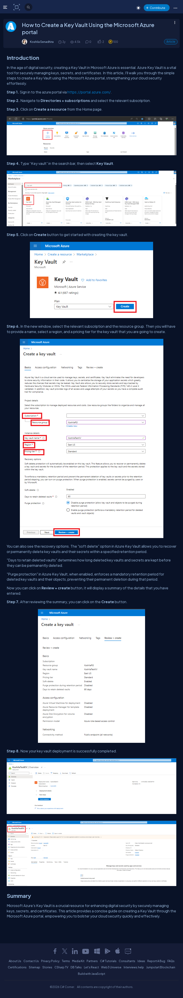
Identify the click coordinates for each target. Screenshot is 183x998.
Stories (47, 967)
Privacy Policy (50, 961)
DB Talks (76, 967)
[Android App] (107, 951)
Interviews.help (134, 967)
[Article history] (60, 42)
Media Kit (78, 961)
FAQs (171, 961)
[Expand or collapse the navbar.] (5, 7)
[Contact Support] (128, 951)
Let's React (91, 967)
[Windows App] (97, 951)
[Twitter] (64, 951)
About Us (15, 961)
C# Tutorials (108, 961)
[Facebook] (55, 951)
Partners (92, 961)
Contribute (157, 8)
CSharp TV (61, 967)
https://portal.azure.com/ (89, 92)
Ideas (141, 961)
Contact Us (31, 961)
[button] (175, 7)
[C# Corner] (17, 6)
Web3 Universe (111, 967)
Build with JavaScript (91, 973)
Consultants (127, 961)
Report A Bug (156, 961)
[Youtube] (86, 951)
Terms (66, 961)
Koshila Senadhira (42, 41)
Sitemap (34, 967)
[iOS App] (118, 951)
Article (170, 41)
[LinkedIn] (75, 951)
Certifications (17, 967)
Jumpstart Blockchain (160, 967)
